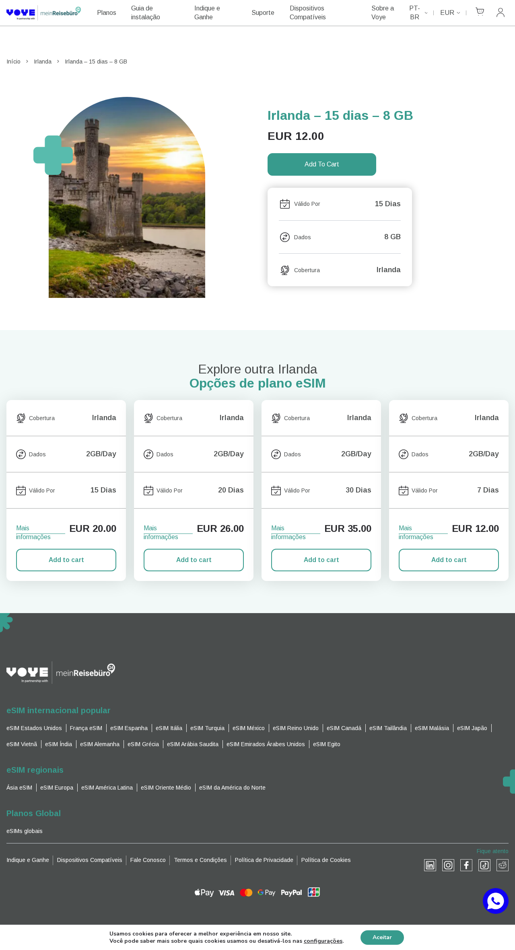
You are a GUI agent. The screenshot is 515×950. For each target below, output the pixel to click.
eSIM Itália (169, 728)
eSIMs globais (24, 831)
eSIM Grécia (143, 744)
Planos (106, 12)
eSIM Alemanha (99, 744)
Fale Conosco (148, 860)
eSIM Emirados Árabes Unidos (266, 744)
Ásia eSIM (19, 787)
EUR (447, 12)
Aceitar (382, 937)
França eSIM (86, 728)
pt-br (414, 13)
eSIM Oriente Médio (166, 787)
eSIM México (249, 728)
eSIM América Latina (107, 787)
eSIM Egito (326, 744)
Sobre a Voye (382, 13)
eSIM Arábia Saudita (192, 744)
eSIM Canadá (344, 728)
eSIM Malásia (432, 728)
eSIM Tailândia (388, 728)
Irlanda (43, 61)
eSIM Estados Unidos (34, 728)
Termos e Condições (200, 860)
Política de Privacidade (264, 860)
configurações (323, 941)
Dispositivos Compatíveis (308, 13)
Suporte (262, 12)
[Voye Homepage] (43, 13)
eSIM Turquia (207, 728)
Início (13, 61)
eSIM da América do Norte (232, 787)
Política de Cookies (326, 860)
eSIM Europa (56, 787)
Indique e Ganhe (207, 13)
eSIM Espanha (129, 728)
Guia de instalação (145, 13)
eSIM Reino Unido (296, 728)
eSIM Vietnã (21, 744)
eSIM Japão (472, 728)
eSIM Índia (58, 744)
